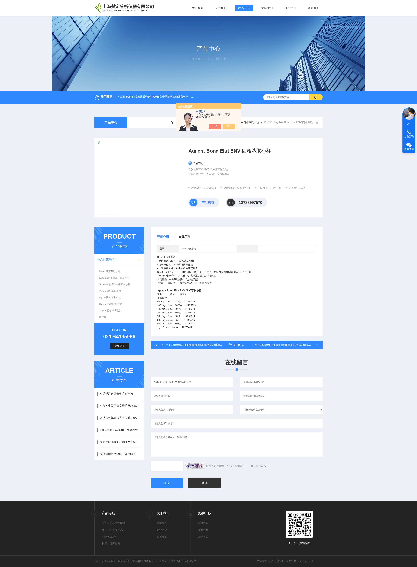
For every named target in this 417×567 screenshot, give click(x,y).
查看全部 (119, 345)
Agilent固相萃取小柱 (247, 122)
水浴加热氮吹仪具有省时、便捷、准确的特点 (120, 417)
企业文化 (162, 530)
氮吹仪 (102, 317)
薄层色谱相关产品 (112, 530)
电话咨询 (409, 136)
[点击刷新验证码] (194, 466)
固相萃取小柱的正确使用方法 (118, 441)
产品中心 (244, 8)
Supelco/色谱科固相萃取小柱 (114, 284)
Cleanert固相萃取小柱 (111, 304)
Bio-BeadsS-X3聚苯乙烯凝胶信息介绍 (120, 429)
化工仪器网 (276, 561)
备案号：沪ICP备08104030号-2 (177, 561)
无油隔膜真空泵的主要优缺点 (118, 454)
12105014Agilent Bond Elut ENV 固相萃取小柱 (287, 344)
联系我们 (313, 8)
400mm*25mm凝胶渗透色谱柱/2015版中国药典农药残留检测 (153, 96)
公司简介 (162, 523)
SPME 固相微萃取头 (110, 310)
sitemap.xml (306, 561)
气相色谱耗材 (110, 536)
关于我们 (220, 8)
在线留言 (184, 236)
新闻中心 (267, 8)
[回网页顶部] (409, 124)
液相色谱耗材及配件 (113, 523)
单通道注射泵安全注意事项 (116, 393)
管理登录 (291, 561)
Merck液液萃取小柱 (110, 271)
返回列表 (239, 344)
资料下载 (203, 536)
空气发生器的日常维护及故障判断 (120, 405)
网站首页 (197, 8)
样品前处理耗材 (107, 259)
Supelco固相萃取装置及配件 (114, 277)
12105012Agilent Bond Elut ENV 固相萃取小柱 (198, 344)
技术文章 (290, 8)
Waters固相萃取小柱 (110, 291)
